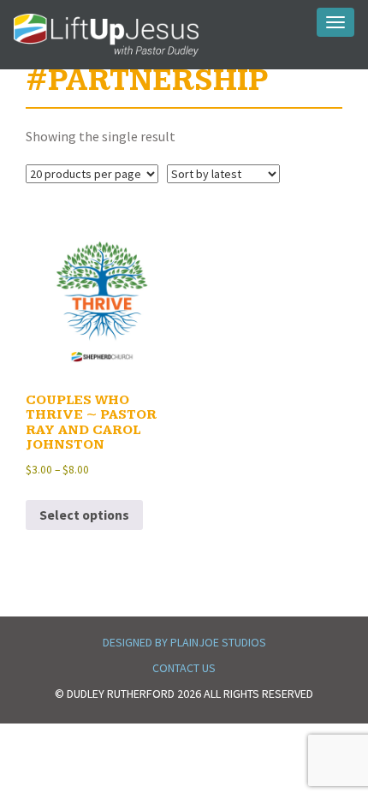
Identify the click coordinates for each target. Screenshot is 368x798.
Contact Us (184, 668)
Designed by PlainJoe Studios (184, 642)
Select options (84, 515)
